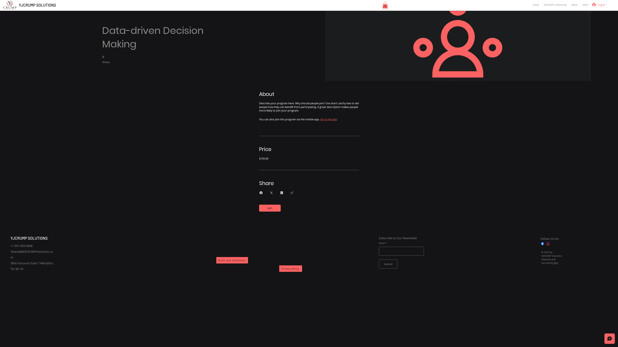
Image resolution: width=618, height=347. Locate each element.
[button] (385, 5)
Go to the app (328, 119)
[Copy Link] (292, 193)
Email (382, 243)
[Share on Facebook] (261, 193)
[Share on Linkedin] (282, 193)
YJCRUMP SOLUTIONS (37, 5)
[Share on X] (271, 193)
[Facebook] (542, 244)
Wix (556, 262)
